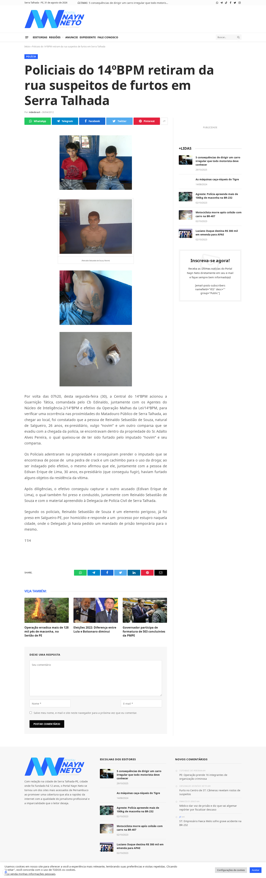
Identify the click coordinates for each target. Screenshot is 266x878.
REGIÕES (54, 37)
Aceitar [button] (255, 870)
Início (27, 46)
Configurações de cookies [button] (231, 870)
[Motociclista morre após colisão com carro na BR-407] (185, 215)
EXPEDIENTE (88, 37)
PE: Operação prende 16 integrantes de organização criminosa (203, 776)
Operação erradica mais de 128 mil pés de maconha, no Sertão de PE (46, 631)
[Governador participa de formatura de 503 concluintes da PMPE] (145, 610)
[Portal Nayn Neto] (54, 19)
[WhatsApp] (11, 139)
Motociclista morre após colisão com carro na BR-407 (219, 214)
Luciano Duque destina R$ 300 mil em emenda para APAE (217, 232)
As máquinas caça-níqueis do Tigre (217, 179)
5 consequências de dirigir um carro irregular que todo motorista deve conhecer (129, 3)
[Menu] (26, 37)
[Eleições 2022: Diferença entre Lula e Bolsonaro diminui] (95, 610)
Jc (180, 816)
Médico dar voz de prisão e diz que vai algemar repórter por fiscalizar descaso (208, 807)
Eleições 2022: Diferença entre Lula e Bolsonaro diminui (94, 629)
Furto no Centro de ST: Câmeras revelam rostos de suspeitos (209, 792)
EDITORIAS (40, 37)
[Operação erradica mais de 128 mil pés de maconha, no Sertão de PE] (46, 610)
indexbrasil (34, 112)
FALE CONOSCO (108, 37)
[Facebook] (11, 157)
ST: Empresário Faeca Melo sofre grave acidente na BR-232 (210, 823)
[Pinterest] (11, 182)
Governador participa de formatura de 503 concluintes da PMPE (144, 631)
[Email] (11, 191)
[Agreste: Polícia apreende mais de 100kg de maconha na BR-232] (185, 196)
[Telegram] (11, 148)
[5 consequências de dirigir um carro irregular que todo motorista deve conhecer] (185, 160)
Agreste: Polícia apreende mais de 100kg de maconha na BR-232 (217, 195)
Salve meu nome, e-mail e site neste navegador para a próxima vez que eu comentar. (85, 713)
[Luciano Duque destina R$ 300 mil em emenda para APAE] (185, 233)
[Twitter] (11, 165)
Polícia (31, 56)
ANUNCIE (71, 37)
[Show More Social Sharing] (164, 121)
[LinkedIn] (11, 174)
